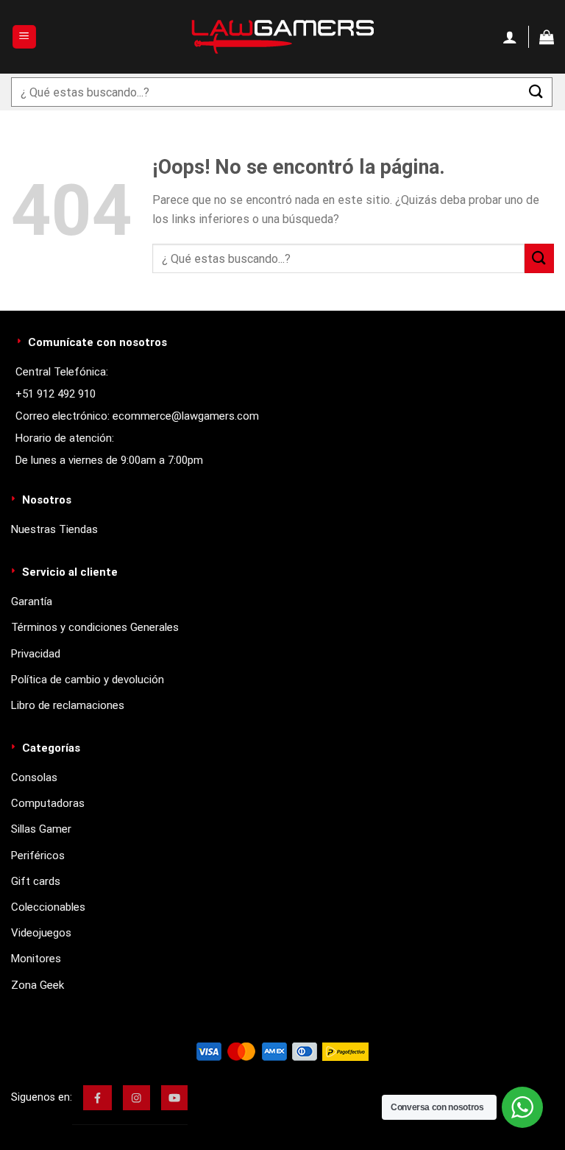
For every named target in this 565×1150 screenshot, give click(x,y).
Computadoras (48, 803)
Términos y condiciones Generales (95, 627)
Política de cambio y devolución (87, 679)
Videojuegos (41, 932)
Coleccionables (48, 907)
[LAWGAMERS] (282, 37)
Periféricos (38, 855)
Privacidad (35, 653)
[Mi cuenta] (509, 37)
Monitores (36, 958)
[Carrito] (546, 37)
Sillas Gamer (41, 829)
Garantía (31, 601)
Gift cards (35, 881)
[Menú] (25, 37)
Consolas (34, 777)
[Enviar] (536, 91)
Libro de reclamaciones (67, 705)
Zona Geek (37, 985)
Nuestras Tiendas (54, 529)
